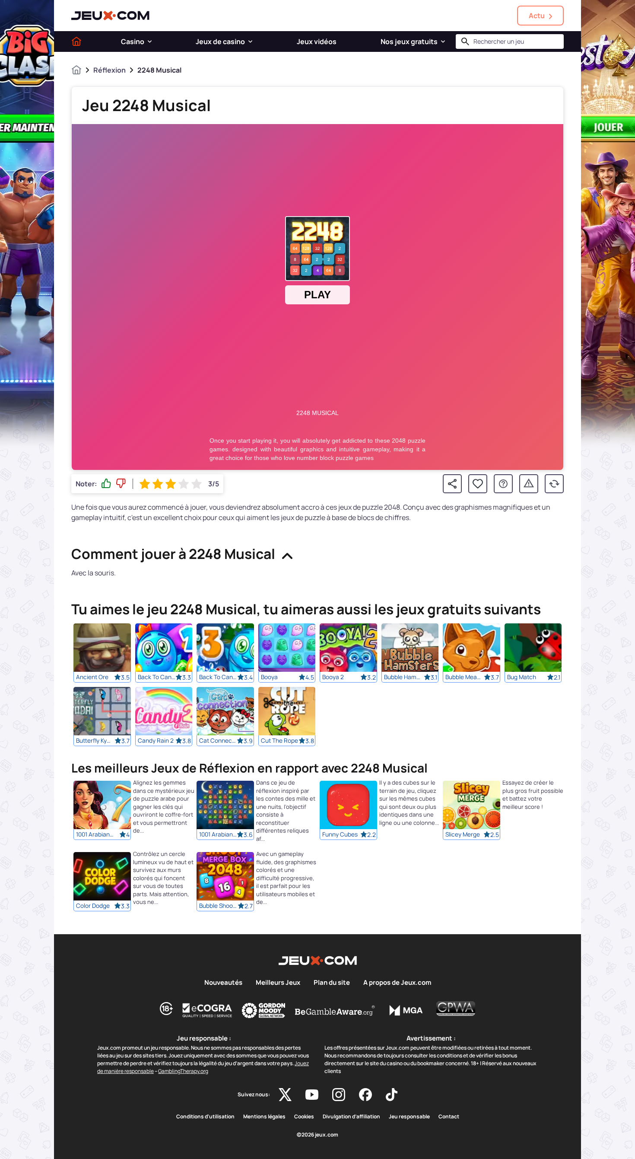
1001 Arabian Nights (218, 835)
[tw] (285, 1094)
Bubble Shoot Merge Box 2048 (218, 906)
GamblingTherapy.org (183, 1071)
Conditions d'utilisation (205, 1116)
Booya (269, 677)
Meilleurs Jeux (278, 982)
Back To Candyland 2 (157, 677)
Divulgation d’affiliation (351, 1116)
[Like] (106, 484)
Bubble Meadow (464, 677)
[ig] (338, 1094)
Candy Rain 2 (156, 740)
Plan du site (332, 982)
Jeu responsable (409, 1116)
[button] (150, 41)
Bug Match (521, 677)
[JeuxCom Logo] (110, 15)
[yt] (311, 1094)
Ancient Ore (92, 677)
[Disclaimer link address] (207, 1010)
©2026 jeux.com (317, 1134)
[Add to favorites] (478, 484)
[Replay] (554, 484)
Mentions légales (264, 1116)
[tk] (391, 1094)
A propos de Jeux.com (397, 982)
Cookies (304, 1116)
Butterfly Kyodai (95, 740)
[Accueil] (76, 41)
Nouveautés (223, 982)
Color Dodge (93, 906)
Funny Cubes (340, 835)
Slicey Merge (462, 835)
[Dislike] (121, 484)
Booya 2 (333, 677)
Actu (537, 15)
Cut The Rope (279, 740)
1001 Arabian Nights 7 (95, 835)
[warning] (529, 484)
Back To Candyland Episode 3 (218, 677)
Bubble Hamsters (403, 677)
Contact (448, 1116)
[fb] (365, 1094)
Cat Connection (218, 740)
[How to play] (503, 484)
